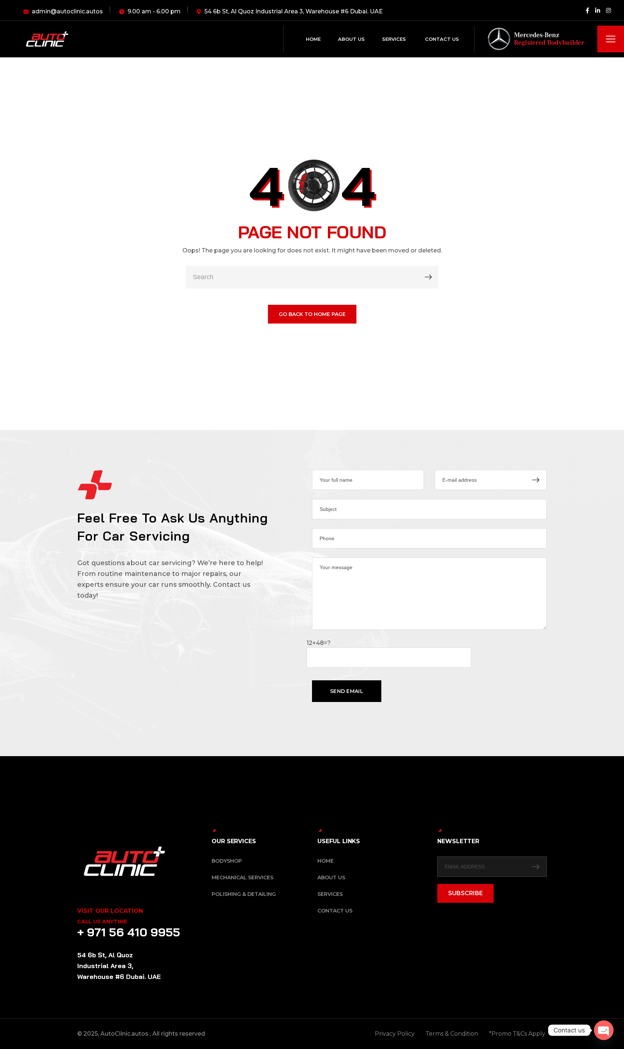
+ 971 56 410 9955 (128, 932)
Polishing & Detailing (244, 894)
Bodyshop (227, 861)
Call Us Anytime (102, 921)
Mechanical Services (242, 877)
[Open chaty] (604, 1030)
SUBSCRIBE (465, 893)
